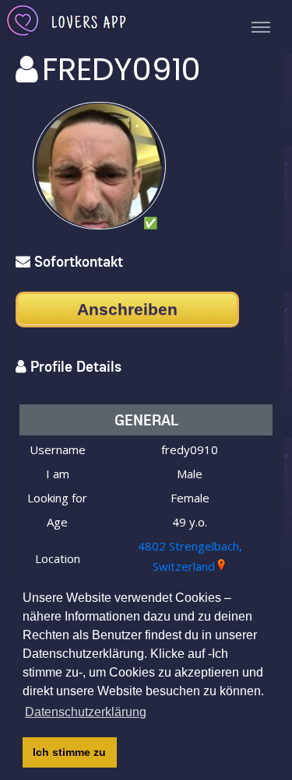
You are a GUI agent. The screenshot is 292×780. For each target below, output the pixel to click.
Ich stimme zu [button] (69, 752)
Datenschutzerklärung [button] (85, 712)
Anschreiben (127, 309)
